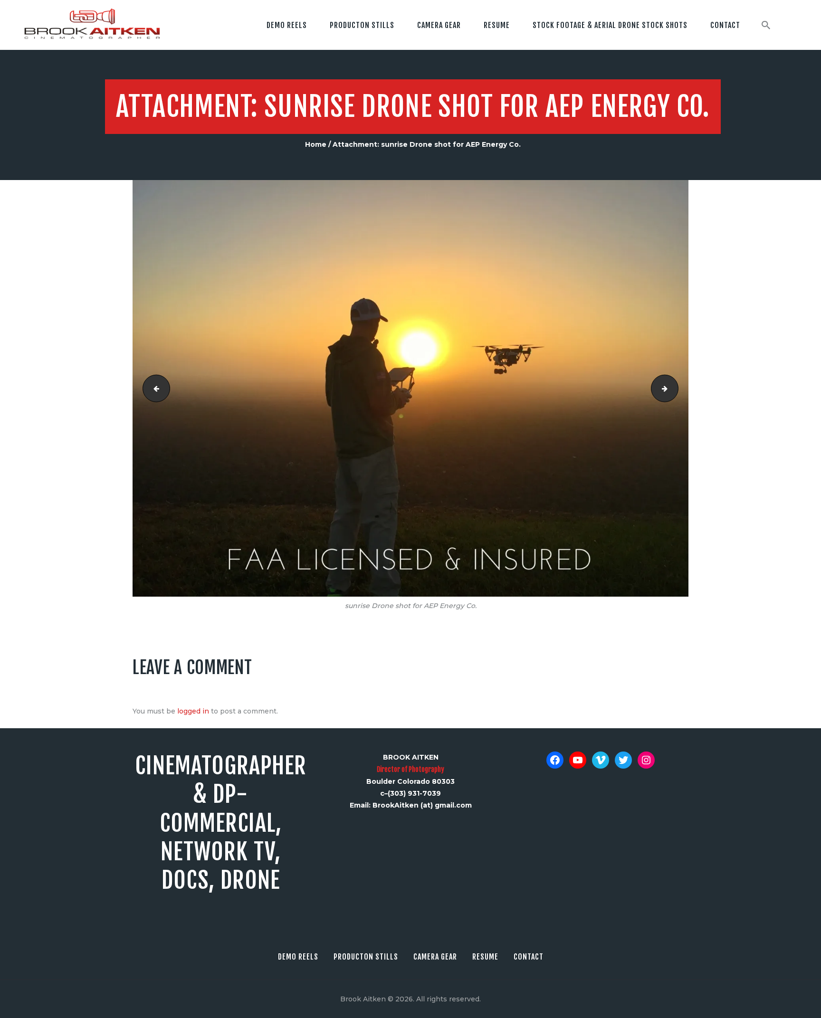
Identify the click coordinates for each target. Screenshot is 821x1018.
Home (315, 144)
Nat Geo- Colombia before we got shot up (674, 388)
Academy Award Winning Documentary (153, 388)
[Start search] (766, 25)
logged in (193, 711)
